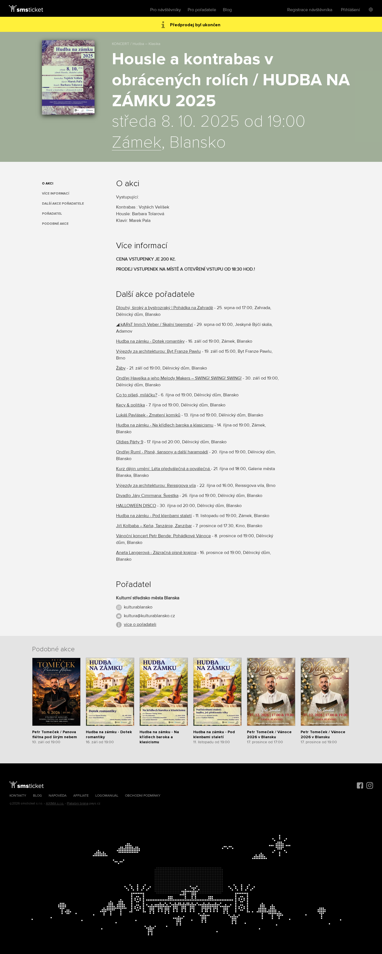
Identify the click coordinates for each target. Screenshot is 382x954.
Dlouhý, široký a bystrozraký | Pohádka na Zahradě (164, 308)
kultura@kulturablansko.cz (149, 616)
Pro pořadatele (202, 10)
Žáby (121, 368)
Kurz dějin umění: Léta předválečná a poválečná (163, 469)
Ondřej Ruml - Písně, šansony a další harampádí (162, 452)
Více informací (55, 193)
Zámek (136, 142)
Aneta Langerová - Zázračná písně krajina (156, 552)
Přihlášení (350, 10)
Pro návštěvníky (165, 10)
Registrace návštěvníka (309, 10)
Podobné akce (55, 224)
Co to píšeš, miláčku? (136, 395)
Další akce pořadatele (63, 204)
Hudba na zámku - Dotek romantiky (150, 341)
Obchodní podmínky (143, 796)
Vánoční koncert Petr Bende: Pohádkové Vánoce (163, 536)
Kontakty (18, 796)
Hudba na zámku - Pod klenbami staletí (154, 516)
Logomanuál (106, 796)
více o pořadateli (140, 624)
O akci (47, 183)
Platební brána (77, 803)
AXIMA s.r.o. (55, 803)
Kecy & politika (130, 405)
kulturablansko (138, 607)
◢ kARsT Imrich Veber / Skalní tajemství (154, 324)
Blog (227, 10)
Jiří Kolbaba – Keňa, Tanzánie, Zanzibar (154, 526)
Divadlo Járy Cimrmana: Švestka (147, 495)
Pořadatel (52, 214)
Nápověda (58, 796)
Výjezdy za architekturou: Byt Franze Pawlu (158, 351)
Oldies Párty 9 (129, 442)
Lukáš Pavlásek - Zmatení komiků (148, 415)
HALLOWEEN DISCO (136, 505)
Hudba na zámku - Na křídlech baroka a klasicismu (164, 425)
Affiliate (81, 796)
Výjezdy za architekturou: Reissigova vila (156, 485)
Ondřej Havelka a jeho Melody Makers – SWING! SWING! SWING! (179, 378)
